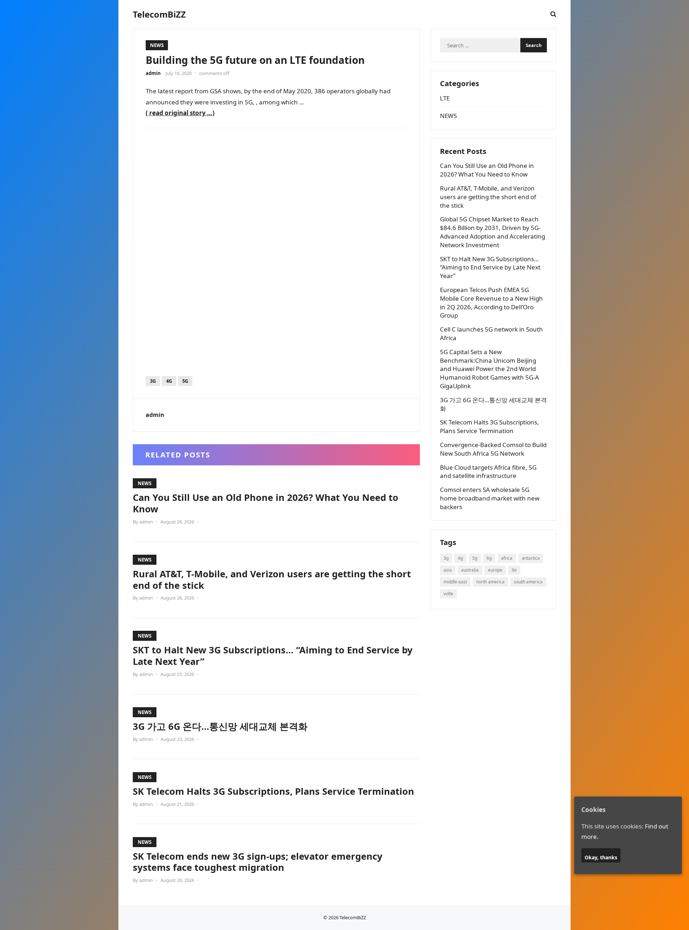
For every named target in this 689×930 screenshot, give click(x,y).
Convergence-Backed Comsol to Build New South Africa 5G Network (493, 449)
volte (448, 594)
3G (153, 381)
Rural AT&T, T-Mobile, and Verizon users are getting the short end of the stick (272, 579)
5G (185, 381)
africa (506, 558)
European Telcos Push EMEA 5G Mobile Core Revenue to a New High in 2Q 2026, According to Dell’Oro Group (491, 302)
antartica (531, 558)
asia (448, 570)
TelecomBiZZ (159, 14)
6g (489, 558)
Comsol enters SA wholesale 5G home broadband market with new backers (489, 498)
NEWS (157, 45)
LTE (445, 98)
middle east (455, 582)
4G (169, 381)
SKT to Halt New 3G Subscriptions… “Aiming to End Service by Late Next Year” (273, 655)
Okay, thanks (601, 857)
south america (528, 582)
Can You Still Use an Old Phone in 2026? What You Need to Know (265, 503)
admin (153, 73)
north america (490, 582)
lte (514, 570)
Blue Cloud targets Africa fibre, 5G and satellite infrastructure (488, 471)
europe (495, 570)
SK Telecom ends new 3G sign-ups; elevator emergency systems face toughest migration (258, 862)
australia (470, 570)
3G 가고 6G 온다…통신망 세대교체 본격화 (220, 726)
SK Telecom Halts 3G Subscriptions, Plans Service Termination (273, 791)
